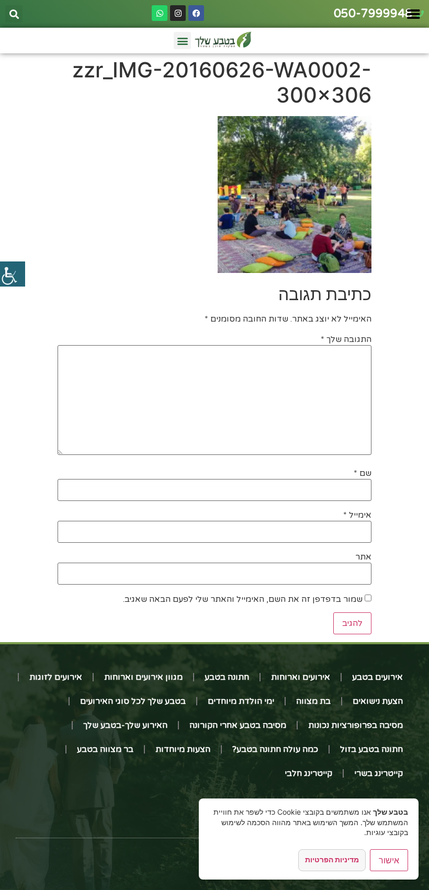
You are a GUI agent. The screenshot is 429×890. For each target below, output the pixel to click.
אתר (363, 557)
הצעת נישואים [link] (378, 701)
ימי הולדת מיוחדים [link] (241, 701)
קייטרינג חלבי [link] (308, 773)
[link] (12, 274)
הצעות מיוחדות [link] (182, 749)
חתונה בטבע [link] (227, 677)
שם (362, 473)
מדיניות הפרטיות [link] (332, 859)
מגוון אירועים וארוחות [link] (143, 677)
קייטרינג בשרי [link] (378, 773)
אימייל (357, 515)
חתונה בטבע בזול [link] (371, 749)
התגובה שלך (346, 339)
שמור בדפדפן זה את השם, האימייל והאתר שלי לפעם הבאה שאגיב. (243, 599)
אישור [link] (389, 860)
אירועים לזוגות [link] (55, 677)
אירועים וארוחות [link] (300, 677)
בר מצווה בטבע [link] (105, 749)
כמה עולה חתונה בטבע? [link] (275, 749)
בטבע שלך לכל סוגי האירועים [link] (133, 701)
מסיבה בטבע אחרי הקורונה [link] (237, 725)
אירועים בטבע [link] (377, 677)
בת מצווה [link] (313, 701)
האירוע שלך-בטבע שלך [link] (125, 725)
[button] (13, 13)
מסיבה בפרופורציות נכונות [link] (355, 725)
